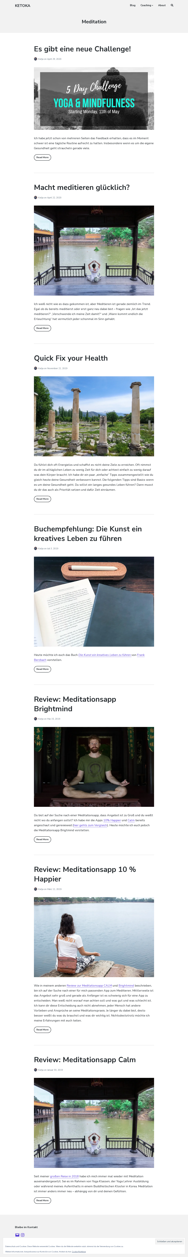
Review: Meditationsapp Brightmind (75, 704)
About (162, 5)
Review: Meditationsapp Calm (85, 1060)
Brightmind (126, 986)
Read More (42, 157)
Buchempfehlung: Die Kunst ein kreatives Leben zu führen (88, 534)
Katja (41, 59)
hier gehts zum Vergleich (90, 825)
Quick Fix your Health (71, 358)
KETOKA (22, 5)
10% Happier (112, 820)
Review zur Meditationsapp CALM (89, 986)
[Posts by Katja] (36, 59)
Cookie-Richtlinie (79, 1252)
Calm (131, 820)
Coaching (146, 5)
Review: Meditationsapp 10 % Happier (85, 874)
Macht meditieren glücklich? (82, 187)
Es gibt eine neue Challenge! (82, 49)
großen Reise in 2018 (64, 1176)
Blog (132, 5)
